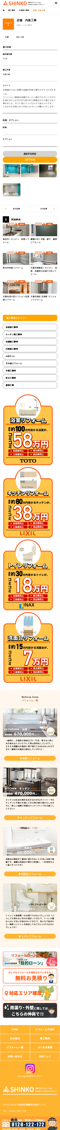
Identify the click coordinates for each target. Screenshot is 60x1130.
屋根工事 (10, 385)
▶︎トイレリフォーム (30, 936)
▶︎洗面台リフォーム (30, 874)
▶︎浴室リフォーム (30, 758)
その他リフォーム (14, 363)
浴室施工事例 (12, 327)
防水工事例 (11, 378)
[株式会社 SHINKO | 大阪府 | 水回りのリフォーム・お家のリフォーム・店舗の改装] (24, 3)
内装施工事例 (12, 349)
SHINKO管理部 (27, 25)
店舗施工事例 (12, 341)
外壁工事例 (11, 370)
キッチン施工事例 (14, 334)
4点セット (10, 356)
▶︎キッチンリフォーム (30, 817)
